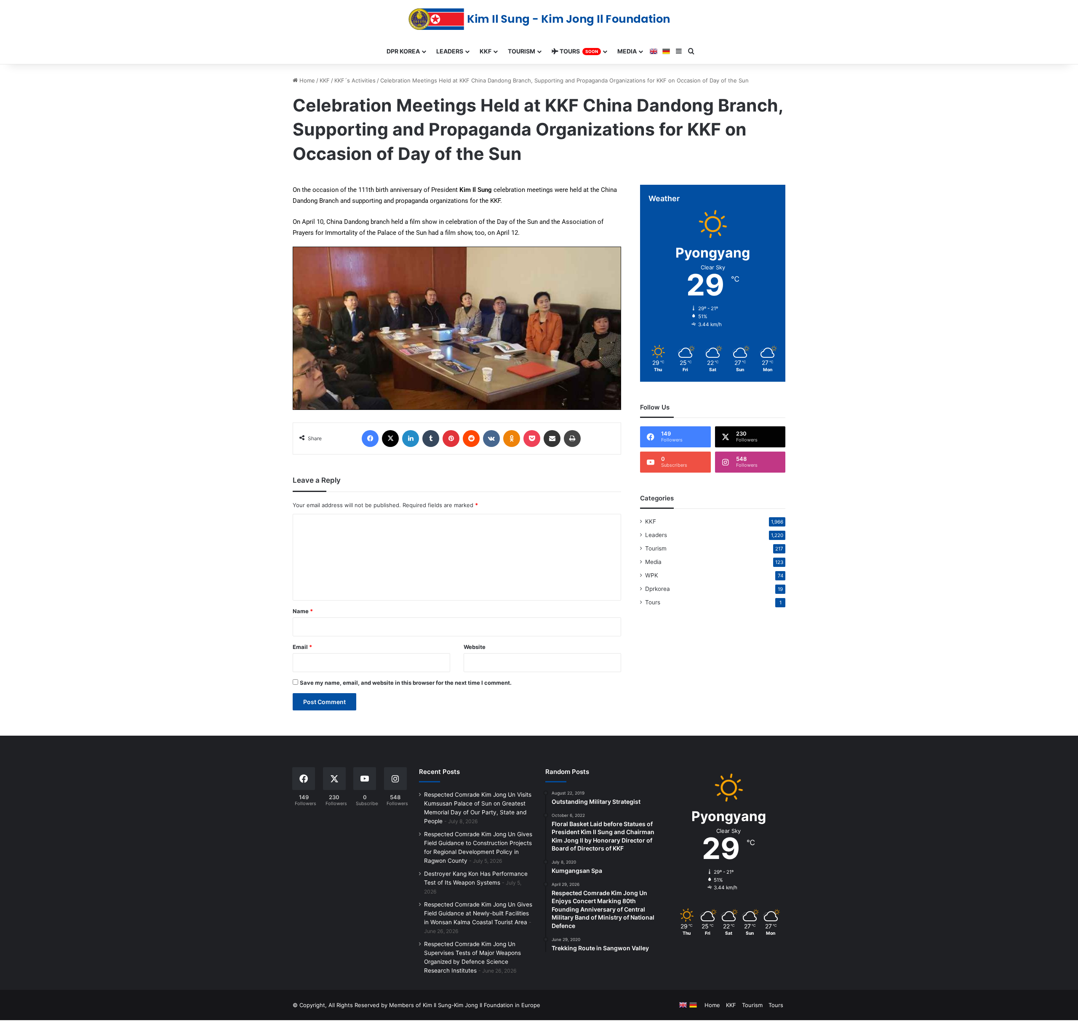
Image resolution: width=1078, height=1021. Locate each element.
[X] (390, 438)
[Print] (572, 438)
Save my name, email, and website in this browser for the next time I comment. (406, 682)
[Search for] (691, 51)
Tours (652, 602)
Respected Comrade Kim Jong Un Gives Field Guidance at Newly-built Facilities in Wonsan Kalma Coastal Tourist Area (478, 913)
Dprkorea (657, 588)
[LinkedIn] (410, 438)
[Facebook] (370, 438)
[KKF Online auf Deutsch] (666, 51)
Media (653, 561)
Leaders (656, 535)
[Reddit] (471, 438)
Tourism (656, 548)
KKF (325, 80)
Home (306, 80)
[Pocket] (531, 438)
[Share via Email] (552, 438)
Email (302, 646)
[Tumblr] (430, 438)
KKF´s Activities (355, 80)
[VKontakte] (491, 438)
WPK (651, 575)
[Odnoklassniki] (511, 438)
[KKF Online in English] (653, 51)
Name (303, 611)
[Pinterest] (451, 438)
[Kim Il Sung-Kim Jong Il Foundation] (539, 19)
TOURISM (521, 51)
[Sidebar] (678, 51)
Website (475, 646)
